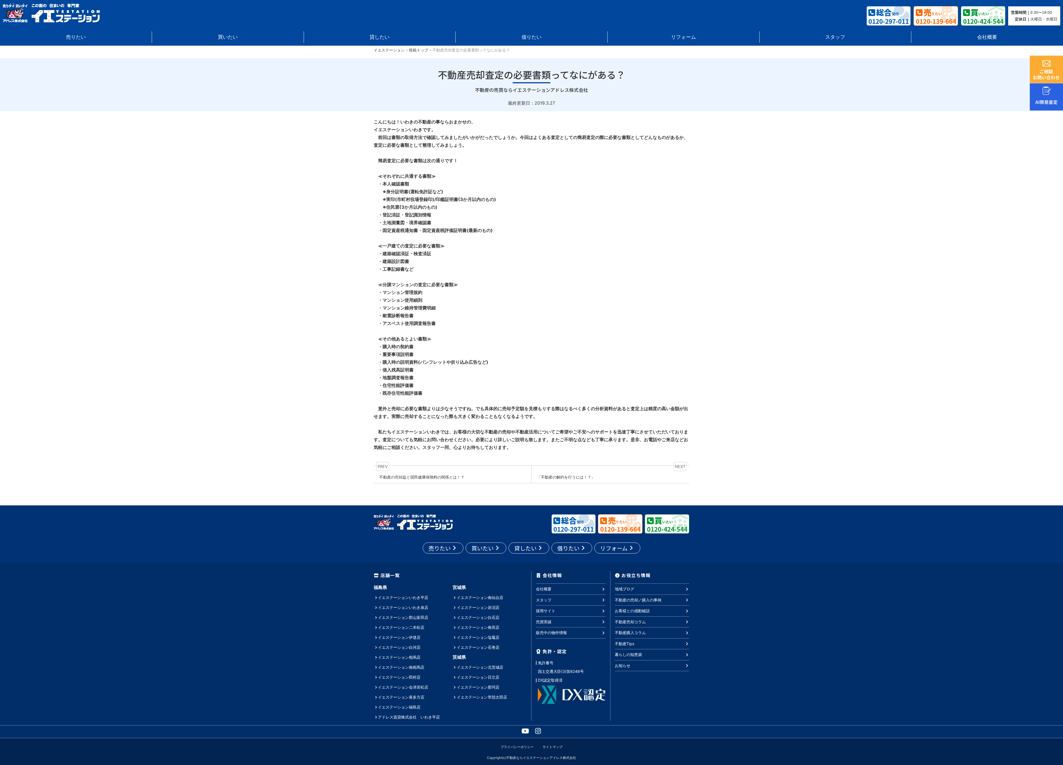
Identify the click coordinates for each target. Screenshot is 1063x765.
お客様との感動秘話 (632, 610)
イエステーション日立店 (478, 677)
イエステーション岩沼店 (478, 607)
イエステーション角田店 (478, 627)
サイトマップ (553, 747)
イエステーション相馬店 (399, 657)
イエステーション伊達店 (399, 637)
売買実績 (543, 621)
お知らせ (622, 665)
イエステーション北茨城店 (480, 667)
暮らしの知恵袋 (628, 654)
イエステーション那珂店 (478, 687)
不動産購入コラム (630, 632)
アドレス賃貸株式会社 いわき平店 (409, 717)
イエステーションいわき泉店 (403, 607)
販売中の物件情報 (551, 632)
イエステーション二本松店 (401, 627)
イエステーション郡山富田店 (403, 617)
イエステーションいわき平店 (403, 597)
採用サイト (545, 610)
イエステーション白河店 (399, 647)
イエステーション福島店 (399, 707)
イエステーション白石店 (478, 617)
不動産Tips (624, 643)
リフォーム (683, 37)
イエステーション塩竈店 (478, 637)
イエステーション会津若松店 (403, 687)
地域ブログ (624, 588)
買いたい (228, 37)
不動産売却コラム (630, 621)
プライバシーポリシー (517, 747)
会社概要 (987, 37)
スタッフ (835, 37)
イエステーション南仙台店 (480, 597)
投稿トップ (418, 50)
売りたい (76, 37)
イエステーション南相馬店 (401, 667)
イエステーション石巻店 (478, 647)
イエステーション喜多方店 (401, 697)
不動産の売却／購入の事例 (638, 600)
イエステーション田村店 (399, 677)
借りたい (531, 37)
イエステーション (389, 50)
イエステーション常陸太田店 (482, 697)
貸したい (379, 37)
